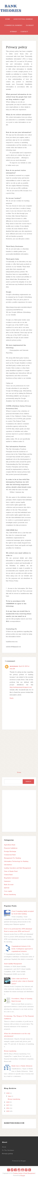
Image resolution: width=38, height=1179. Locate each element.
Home (7, 19)
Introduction (8, 865)
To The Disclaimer (8, 1150)
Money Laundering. (10, 1051)
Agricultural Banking (23, 19)
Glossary (30, 25)
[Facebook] (15, 1170)
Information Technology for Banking (16, 861)
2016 (7, 1108)
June (9, 1096)
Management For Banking (12, 858)
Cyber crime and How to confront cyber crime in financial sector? (22, 981)
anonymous (14, 666)
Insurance (7, 881)
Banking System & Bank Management (24, 1173)
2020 (8, 1093)
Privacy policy (16, 47)
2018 (7, 1102)
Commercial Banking (13, 25)
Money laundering (10, 894)
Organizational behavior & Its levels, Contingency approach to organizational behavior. (22, 948)
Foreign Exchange (10, 851)
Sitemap (13, 32)
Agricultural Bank (9, 845)
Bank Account (8, 884)
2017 (7, 1105)
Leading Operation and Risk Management (17, 868)
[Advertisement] (19, 751)
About (4, 1147)
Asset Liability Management (13, 964)
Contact (24, 32)
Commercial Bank (10, 855)
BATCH (6, 888)
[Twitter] (12, 1170)
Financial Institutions (10, 848)
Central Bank (8, 875)
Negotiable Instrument (11, 878)
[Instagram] (19, 1170)
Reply (11, 698)
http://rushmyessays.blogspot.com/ (21, 687)
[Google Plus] (8, 1170)
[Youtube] (22, 1170)
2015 (7, 1111)
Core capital (8, 891)
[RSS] (29, 1170)
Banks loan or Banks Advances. (21, 1066)
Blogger (23, 1161)
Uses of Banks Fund (10, 871)
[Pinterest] (26, 1170)
